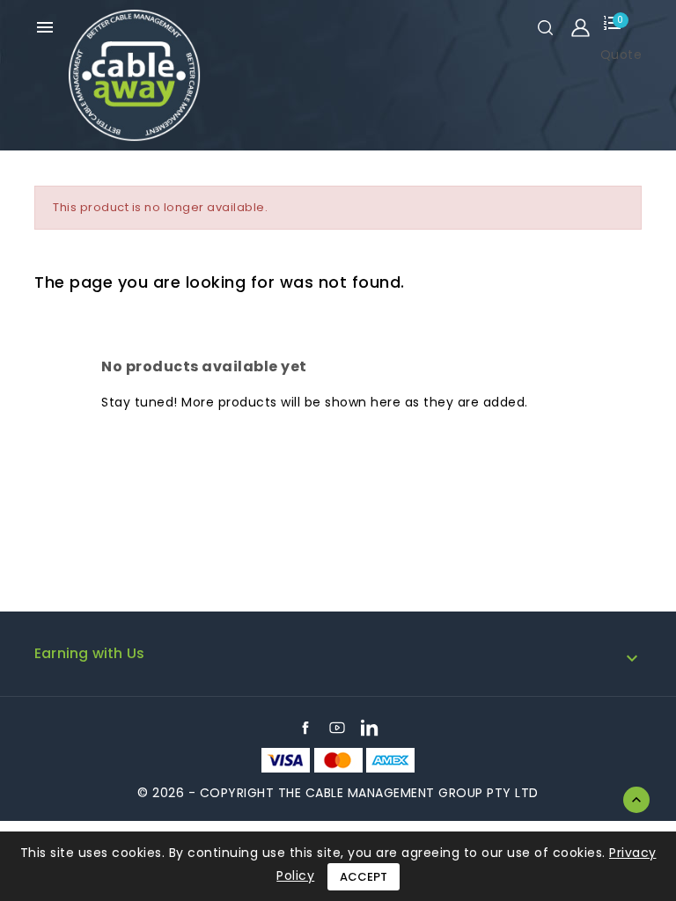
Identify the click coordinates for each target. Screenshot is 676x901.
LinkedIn (369, 727)
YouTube (337, 727)
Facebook (305, 727)
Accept (363, 876)
